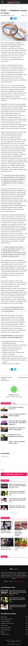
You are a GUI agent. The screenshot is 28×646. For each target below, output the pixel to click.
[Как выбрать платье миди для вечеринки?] (7, 525)
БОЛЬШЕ (14, 403)
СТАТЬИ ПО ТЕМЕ (6, 403)
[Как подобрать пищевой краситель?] (4, 408)
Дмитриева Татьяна (6, 15)
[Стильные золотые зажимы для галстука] (7, 542)
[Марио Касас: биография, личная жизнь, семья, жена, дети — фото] (4, 507)
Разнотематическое (5, 629)
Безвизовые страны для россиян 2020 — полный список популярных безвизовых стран (17, 486)
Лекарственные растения (7, 619)
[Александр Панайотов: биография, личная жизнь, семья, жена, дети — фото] (4, 500)
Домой (2, 6)
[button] (26, 2)
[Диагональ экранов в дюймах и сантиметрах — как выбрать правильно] (4, 422)
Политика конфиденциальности (14, 641)
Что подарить (3, 545)
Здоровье (3, 631)
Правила (7, 640)
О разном (7, 6)
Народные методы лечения (7, 623)
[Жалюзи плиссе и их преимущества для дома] (4, 436)
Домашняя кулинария (6, 627)
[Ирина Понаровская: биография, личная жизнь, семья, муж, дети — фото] (4, 493)
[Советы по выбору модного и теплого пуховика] (4, 415)
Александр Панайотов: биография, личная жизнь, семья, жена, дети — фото (17, 500)
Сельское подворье (5, 621)
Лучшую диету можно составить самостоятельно (6, 379)
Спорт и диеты (4, 625)
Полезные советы (13, 6)
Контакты (13, 640)
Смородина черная (22, 377)
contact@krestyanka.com (18, 581)
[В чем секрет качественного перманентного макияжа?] (21, 525)
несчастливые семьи (6, 80)
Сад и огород (17, 545)
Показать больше (13, 512)
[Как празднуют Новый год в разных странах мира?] (4, 429)
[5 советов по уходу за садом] (21, 542)
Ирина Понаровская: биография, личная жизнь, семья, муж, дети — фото (17, 493)
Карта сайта (18, 640)
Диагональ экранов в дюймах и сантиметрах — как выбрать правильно (17, 422)
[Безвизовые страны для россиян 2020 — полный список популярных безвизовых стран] (4, 485)
